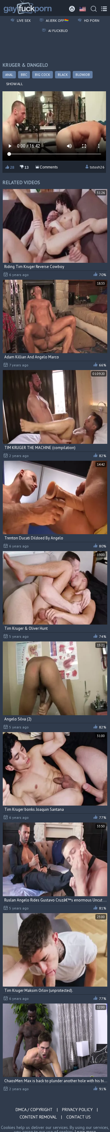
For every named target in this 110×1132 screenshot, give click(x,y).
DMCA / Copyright (34, 1109)
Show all (14, 84)
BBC (24, 75)
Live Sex (23, 20)
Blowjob (82, 75)
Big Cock (42, 75)
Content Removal (38, 1117)
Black (63, 75)
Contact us (78, 1117)
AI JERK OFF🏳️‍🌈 (57, 20)
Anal (9, 75)
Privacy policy (77, 1109)
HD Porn (91, 20)
